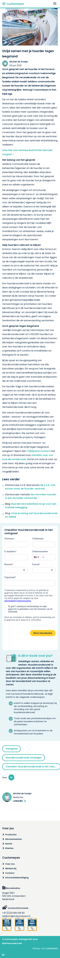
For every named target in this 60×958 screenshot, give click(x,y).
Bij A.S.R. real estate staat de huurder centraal (30, 486)
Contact (9, 873)
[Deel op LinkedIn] (11, 777)
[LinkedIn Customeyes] (3, 955)
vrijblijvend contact (38, 451)
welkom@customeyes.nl (16, 916)
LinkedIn (18, 801)
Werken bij (10, 868)
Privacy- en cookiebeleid (45, 948)
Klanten (9, 848)
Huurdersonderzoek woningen (24, 757)
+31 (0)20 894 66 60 (13, 912)
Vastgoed (11, 748)
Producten (11, 834)
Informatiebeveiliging (17, 877)
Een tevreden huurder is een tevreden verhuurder (30, 496)
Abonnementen (13, 839)
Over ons (10, 863)
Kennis (8, 843)
